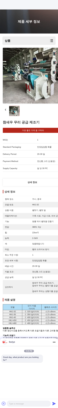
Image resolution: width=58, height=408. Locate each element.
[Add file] (4, 403)
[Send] (54, 403)
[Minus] (54, 342)
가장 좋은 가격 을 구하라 (33, 130)
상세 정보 (32, 182)
